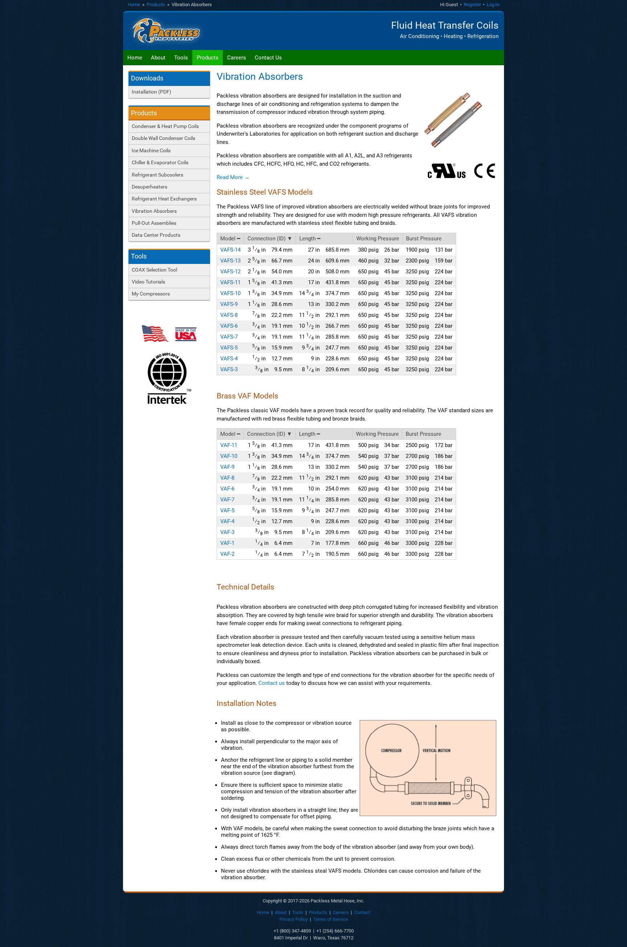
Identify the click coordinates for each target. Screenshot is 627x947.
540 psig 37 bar (378, 456)
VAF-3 (227, 532)
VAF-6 (227, 488)
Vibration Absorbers (154, 211)
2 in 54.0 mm (270, 271)
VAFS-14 (230, 250)
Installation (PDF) (151, 92)
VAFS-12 (230, 271)
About (158, 57)
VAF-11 (228, 445)
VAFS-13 (230, 260)
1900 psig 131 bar (429, 250)
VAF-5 (227, 510)
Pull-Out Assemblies (154, 223)
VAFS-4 (229, 358)
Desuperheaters (149, 187)
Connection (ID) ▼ (269, 238)
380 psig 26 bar (378, 250)
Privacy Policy (293, 919)
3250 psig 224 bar (429, 271)
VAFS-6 (229, 326)
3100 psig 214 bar (429, 478)
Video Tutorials (148, 282)
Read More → (233, 177)
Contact (362, 912)
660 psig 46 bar (378, 543)
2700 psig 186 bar (429, 456)
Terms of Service (330, 919)
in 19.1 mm (272, 326)
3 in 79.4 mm (270, 249)
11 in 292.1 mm (324, 315)
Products (156, 4)
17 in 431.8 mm (328, 282)
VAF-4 (227, 521)
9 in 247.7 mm (325, 347)
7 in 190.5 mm (325, 554)
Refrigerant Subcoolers (157, 175)
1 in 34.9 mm (270, 293)
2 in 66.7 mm (270, 260)
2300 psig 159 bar (429, 260)
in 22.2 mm (272, 315)
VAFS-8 (229, 315)
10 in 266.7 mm (324, 326)
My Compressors (151, 294)
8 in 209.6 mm (325, 369)
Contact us (271, 683)
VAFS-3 (229, 369)
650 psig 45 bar (378, 271)
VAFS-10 (230, 293)
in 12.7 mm (272, 358)
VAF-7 (227, 499)
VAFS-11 (230, 282)
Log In (493, 4)
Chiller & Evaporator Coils (160, 162)
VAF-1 (227, 543)
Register (472, 4)
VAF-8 (227, 478)
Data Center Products (156, 235)
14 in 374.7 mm (324, 293)
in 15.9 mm (272, 347)
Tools (181, 57)
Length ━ (309, 238)
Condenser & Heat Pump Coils (165, 126)
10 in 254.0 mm (328, 488)
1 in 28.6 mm (270, 304)
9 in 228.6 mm (330, 358)
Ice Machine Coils (151, 150)
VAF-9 (227, 467)
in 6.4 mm (273, 543)
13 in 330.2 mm (328, 304)
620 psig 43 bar (378, 478)
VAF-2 (227, 554)
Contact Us (268, 57)
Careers (236, 57)
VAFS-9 (229, 304)
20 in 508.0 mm (328, 271)
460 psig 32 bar (378, 260)
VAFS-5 (229, 347)
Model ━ (230, 238)
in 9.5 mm (273, 369)
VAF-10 (228, 456)
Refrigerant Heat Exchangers (164, 199)
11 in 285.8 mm (324, 336)
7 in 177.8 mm (330, 543)
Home (134, 4)
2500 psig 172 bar (429, 445)
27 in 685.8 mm (328, 250)
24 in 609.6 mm (328, 260)
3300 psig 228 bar (429, 543)
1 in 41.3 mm (270, 282)
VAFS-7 (229, 337)
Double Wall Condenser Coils (163, 138)
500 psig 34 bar (378, 445)
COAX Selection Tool (154, 270)
